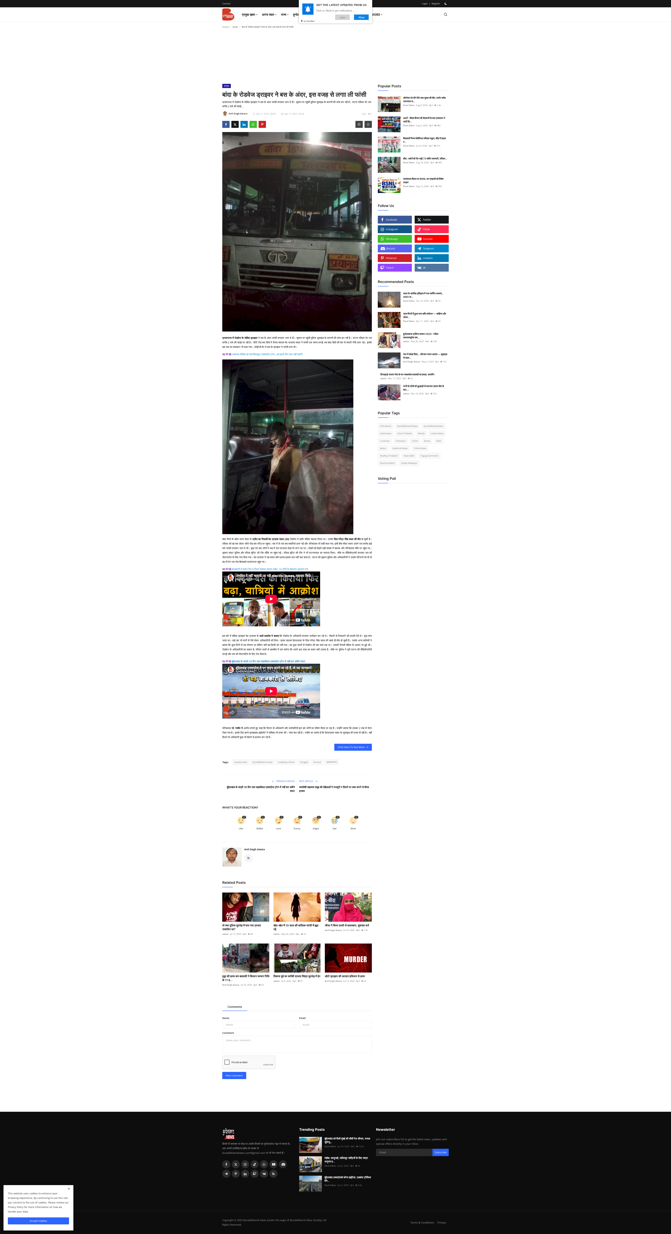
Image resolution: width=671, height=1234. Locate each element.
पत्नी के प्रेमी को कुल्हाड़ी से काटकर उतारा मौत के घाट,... (423, 388)
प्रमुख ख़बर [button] (248, 14)
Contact (226, 3)
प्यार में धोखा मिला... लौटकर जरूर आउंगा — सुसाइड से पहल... (425, 356)
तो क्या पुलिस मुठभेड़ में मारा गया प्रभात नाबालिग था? (241, 927)
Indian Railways (409, 463)
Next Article (306, 781)
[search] (445, 14)
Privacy (441, 1222)
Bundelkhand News (407, 426)
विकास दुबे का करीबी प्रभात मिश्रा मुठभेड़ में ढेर (296, 976)
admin (225, 934)
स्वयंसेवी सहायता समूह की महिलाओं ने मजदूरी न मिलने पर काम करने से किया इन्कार (334, 789)
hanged (304, 762)
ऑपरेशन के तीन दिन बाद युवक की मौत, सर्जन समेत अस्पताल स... (424, 99)
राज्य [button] (283, 14)
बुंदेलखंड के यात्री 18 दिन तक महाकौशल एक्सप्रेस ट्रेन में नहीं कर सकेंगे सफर (268, 661)
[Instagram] (245, 1164)
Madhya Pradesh (389, 455)
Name (225, 1018)
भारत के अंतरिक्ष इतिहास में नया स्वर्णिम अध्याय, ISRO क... (423, 295)
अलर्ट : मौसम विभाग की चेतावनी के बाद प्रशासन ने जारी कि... (424, 120)
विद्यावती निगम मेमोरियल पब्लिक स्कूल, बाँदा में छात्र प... (424, 140)
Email (302, 1018)
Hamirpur (401, 440)
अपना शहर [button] (268, 14)
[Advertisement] (335, 57)
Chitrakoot (385, 426)
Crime (415, 440)
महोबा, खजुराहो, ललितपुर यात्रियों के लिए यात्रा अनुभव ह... (346, 1159)
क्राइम (235, 26)
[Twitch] (255, 1174)
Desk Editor (409, 105)
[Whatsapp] (264, 1164)
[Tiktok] (255, 1164)
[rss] (273, 1174)
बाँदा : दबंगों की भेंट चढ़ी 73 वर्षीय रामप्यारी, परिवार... (425, 158)
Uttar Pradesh (404, 433)
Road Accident (387, 463)
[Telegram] (226, 1174)
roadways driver (286, 762)
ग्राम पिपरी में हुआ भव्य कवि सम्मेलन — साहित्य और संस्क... (424, 315)
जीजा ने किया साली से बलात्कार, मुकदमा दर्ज (347, 925)
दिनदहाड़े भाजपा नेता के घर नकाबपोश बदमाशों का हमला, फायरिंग (407, 374)
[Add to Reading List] (368, 124)
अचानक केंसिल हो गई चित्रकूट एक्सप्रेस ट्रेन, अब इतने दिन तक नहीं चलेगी (267, 354)
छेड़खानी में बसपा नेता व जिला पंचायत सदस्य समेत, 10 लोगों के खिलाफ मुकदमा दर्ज (270, 569)
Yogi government (429, 455)
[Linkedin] (245, 1174)
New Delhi (409, 455)
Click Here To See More (351, 747)
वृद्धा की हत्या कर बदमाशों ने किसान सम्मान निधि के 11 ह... (245, 978)
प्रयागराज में (332, 762)
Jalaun (383, 448)
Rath (438, 440)
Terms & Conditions (422, 1222)
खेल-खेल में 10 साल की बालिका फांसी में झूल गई (296, 927)
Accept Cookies (38, 1220)
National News (400, 448)
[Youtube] (273, 1164)
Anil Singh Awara (254, 849)
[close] (69, 1189)
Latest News (437, 433)
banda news (241, 762)
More (375, 14)
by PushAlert (309, 21)
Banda (421, 433)
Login (425, 3)
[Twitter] (236, 1164)
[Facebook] (226, 1164)
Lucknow (384, 440)
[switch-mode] (446, 3)
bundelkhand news (262, 762)
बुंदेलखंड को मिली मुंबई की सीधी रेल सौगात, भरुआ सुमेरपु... (347, 1140)
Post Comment (234, 1075)
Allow (361, 17)
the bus (317, 762)
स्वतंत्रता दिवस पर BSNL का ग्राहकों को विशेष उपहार (423, 180)
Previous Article (285, 781)
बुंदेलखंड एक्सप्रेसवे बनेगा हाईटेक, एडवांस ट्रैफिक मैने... (347, 1179)
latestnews (385, 433)
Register (436, 3)
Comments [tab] (235, 1007)
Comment (228, 1033)
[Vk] (264, 1174)
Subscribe (440, 1152)
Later (342, 17)
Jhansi (427, 440)
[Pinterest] (236, 1174)
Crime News (420, 448)
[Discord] (283, 1164)
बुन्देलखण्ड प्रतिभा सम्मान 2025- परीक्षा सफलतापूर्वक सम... (420, 335)
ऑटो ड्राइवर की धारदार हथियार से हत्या (345, 976)
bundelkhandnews (433, 426)
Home (225, 26)
